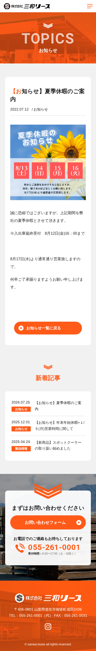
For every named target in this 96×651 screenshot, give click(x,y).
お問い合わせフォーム (45, 522)
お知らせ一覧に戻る (43, 328)
